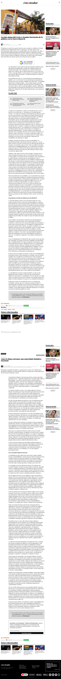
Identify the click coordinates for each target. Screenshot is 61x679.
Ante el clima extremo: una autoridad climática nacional (53, 63)
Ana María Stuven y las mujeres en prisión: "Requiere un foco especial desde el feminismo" (52, 54)
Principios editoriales (22, 667)
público (13, 309)
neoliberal (9, 309)
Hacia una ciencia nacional (52, 66)
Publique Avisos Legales (35, 666)
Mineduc (5, 309)
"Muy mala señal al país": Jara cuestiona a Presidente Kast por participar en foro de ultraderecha (35, 100)
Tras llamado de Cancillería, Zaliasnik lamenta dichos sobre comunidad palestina (18, 104)
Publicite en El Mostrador (36, 665)
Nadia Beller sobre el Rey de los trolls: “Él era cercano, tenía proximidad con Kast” (53, 100)
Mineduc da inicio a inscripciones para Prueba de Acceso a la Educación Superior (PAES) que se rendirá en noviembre (5, 321)
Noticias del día (51, 85)
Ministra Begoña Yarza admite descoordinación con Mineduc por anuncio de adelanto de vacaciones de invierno (39, 321)
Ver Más (19, 44)
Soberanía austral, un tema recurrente (35, 104)
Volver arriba (3, 674)
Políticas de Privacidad (22, 668)
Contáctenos (34, 667)
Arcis (2, 309)
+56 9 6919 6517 (3, 668)
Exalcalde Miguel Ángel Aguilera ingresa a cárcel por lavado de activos (18, 99)
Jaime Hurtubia (7, 365)
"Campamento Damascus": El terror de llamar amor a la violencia (53, 106)
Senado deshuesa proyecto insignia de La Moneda (52, 38)
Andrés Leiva (7, 44)
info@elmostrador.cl (8, 668)
